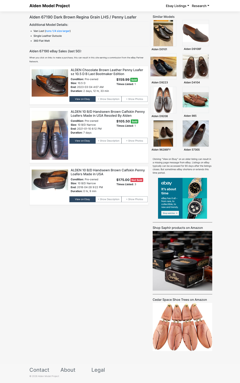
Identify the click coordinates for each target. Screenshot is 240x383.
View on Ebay (82, 99)
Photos (139, 99)
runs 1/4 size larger (58, 31)
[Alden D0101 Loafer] (163, 33)
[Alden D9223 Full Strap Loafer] (163, 66)
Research (199, 6)
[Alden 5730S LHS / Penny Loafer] (196, 133)
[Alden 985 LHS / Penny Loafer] (196, 99)
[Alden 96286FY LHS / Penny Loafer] (163, 133)
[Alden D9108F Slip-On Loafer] (196, 32)
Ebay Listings (176, 6)
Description (113, 99)
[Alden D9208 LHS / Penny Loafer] (163, 99)
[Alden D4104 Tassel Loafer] (196, 66)
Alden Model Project (49, 5)
